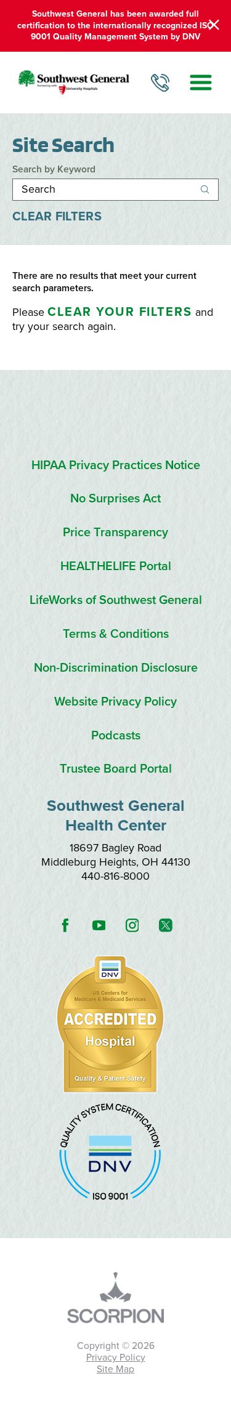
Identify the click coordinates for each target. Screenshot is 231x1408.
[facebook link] (65, 925)
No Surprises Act (115, 499)
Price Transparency (115, 533)
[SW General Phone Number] (160, 82)
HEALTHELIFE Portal (115, 567)
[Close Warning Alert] (214, 26)
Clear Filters (57, 217)
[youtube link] (98, 925)
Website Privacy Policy (115, 702)
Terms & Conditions (116, 634)
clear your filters (119, 312)
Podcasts (115, 736)
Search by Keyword (53, 170)
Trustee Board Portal (116, 769)
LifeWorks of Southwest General (116, 600)
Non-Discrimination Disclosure (116, 668)
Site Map (115, 1369)
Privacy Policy (115, 1357)
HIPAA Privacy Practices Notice (115, 466)
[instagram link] (131, 925)
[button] (201, 83)
